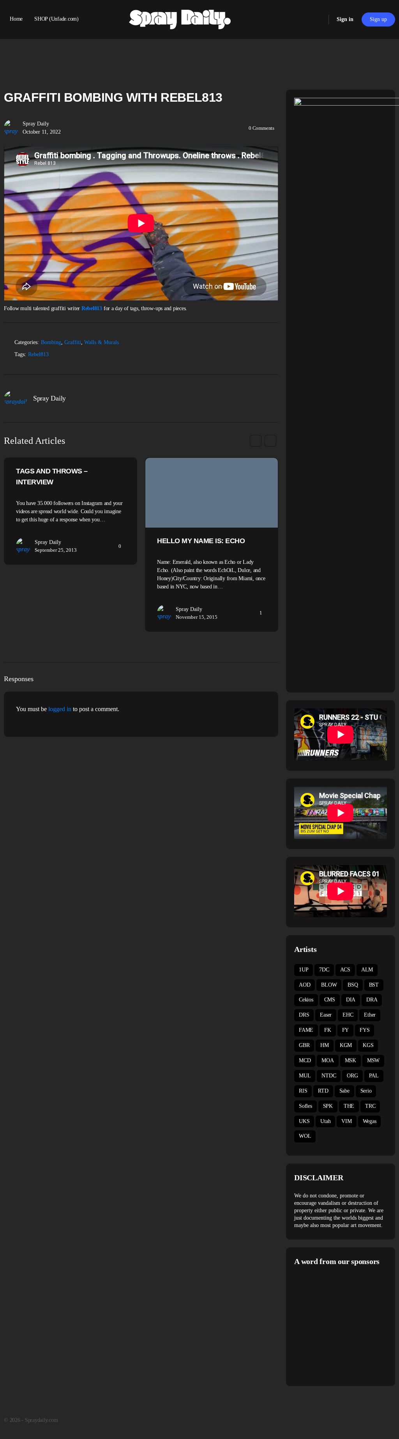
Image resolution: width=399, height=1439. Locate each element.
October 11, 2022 (42, 132)
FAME (306, 1030)
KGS (368, 1045)
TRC (370, 1106)
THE (349, 1106)
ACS (345, 970)
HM (324, 1045)
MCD (305, 1060)
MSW (373, 1060)
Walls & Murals (101, 342)
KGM (346, 1045)
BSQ (353, 985)
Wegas (369, 1121)
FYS (364, 1030)
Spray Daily (36, 124)
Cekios (306, 1000)
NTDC (328, 1076)
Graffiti (72, 342)
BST (374, 985)
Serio (366, 1091)
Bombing (51, 342)
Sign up (378, 19)
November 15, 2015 (196, 617)
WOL (305, 1136)
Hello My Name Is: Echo (201, 541)
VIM (346, 1121)
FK (327, 1030)
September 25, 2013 (56, 550)
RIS (303, 1091)
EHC (348, 1015)
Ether (370, 1015)
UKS (304, 1121)
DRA (371, 1000)
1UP (303, 970)
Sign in (345, 19)
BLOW (329, 985)
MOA (327, 1060)
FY (345, 1030)
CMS (329, 1000)
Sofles (305, 1106)
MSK (350, 1060)
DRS (304, 1015)
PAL (374, 1076)
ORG (352, 1076)
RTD (323, 1091)
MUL (305, 1076)
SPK (328, 1106)
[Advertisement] (346, 1325)
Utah (325, 1121)
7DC (324, 970)
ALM (367, 970)
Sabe (344, 1091)
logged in (59, 709)
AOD (304, 985)
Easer (326, 1015)
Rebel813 (91, 308)
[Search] (317, 19)
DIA (350, 1000)
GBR (304, 1045)
